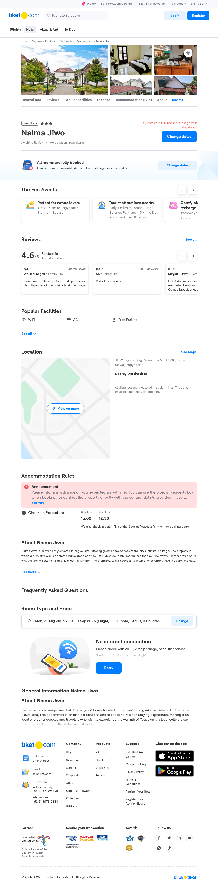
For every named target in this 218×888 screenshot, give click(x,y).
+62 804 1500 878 (45, 791)
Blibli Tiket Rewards (152, 4)
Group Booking (136, 764)
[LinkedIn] (179, 838)
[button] (65, 408)
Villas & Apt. (104, 768)
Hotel (24, 41)
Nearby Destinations (131, 374)
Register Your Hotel (138, 792)
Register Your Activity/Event (135, 801)
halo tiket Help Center (135, 755)
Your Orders (178, 4)
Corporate (73, 775)
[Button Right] (192, 256)
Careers (71, 768)
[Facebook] (158, 838)
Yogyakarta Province (43, 41)
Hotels (100, 760)
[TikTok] (169, 848)
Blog (69, 752)
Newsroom (73, 760)
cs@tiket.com (41, 774)
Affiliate (71, 783)
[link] (175, 15)
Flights (100, 752)
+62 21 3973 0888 (45, 802)
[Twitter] (169, 838)
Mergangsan (84, 41)
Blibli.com (72, 806)
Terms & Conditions (133, 782)
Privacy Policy (135, 772)
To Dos (100, 775)
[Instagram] (158, 848)
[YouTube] (189, 838)
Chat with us (41, 761)
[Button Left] (182, 256)
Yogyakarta (66, 41)
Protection (73, 798)
